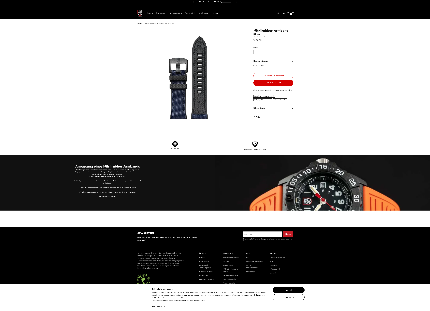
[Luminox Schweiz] (140, 13)
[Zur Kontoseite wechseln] (283, 13)
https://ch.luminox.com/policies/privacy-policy (187, 300)
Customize (287, 297)
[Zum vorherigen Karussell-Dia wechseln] (286, 219)
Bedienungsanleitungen (231, 257)
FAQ (247, 257)
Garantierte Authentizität (254, 261)
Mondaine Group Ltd (206, 279)
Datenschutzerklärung (277, 257)
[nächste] (236, 2)
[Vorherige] (193, 2)
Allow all (289, 290)
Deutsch (289, 5)
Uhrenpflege (250, 271)
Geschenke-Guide (229, 279)
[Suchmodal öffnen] (278, 13)
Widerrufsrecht (275, 269)
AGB (271, 261)
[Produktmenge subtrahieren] (262, 52)
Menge (255, 47)
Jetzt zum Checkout (273, 82)
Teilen (258, 117)
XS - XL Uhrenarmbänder (252, 266)
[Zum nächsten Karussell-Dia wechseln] (291, 219)
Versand (268, 90)
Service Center (228, 265)
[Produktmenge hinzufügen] (256, 52)
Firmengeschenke (229, 283)
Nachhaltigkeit (204, 261)
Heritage (202, 257)
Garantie (226, 261)
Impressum (273, 265)
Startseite (139, 23)
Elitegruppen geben (206, 271)
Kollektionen (203, 275)
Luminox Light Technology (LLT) (205, 266)
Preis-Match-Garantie (230, 275)
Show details (157, 306)
